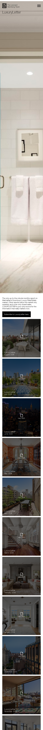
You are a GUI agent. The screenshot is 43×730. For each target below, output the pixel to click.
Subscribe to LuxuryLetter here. (16, 314)
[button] (39, 6)
